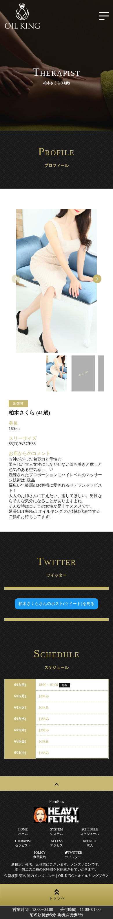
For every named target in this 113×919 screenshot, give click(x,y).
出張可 (18, 404)
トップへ (57, 898)
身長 (13, 423)
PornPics (56, 801)
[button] (97, 279)
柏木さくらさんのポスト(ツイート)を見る (56, 604)
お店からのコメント (29, 453)
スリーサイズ (23, 438)
